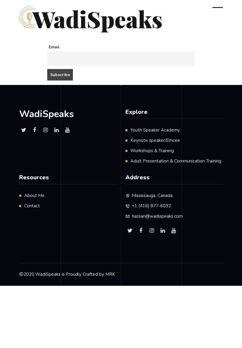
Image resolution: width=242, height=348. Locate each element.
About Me (34, 195)
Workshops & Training (152, 151)
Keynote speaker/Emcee (155, 140)
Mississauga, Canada (152, 195)
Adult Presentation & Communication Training (175, 161)
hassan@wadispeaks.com (157, 216)
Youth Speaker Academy (155, 130)
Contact (32, 206)
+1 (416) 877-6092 (151, 206)
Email (54, 47)
